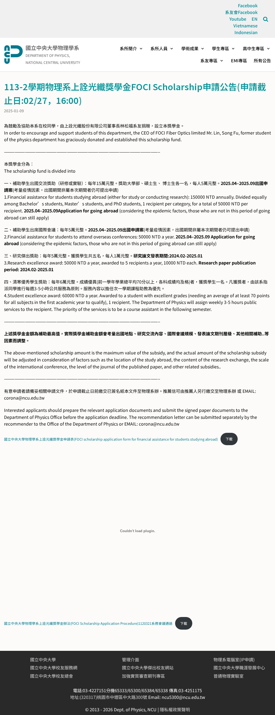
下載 (229, 438)
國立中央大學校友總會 (51, 676)
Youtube (237, 19)
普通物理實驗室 (229, 676)
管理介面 (130, 659)
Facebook (248, 5)
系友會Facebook (241, 12)
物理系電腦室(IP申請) (234, 659)
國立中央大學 (43, 659)
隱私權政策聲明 (175, 709)
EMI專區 (239, 60)
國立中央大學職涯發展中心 (239, 667)
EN (255, 19)
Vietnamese (245, 25)
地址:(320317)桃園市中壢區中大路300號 (109, 697)
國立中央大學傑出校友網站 (147, 667)
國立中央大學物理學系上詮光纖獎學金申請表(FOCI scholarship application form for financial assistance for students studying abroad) (111, 438)
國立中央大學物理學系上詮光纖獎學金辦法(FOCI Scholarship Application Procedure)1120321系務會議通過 (88, 623)
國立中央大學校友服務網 (53, 667)
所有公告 (262, 60)
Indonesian (246, 32)
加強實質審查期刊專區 (143, 676)
